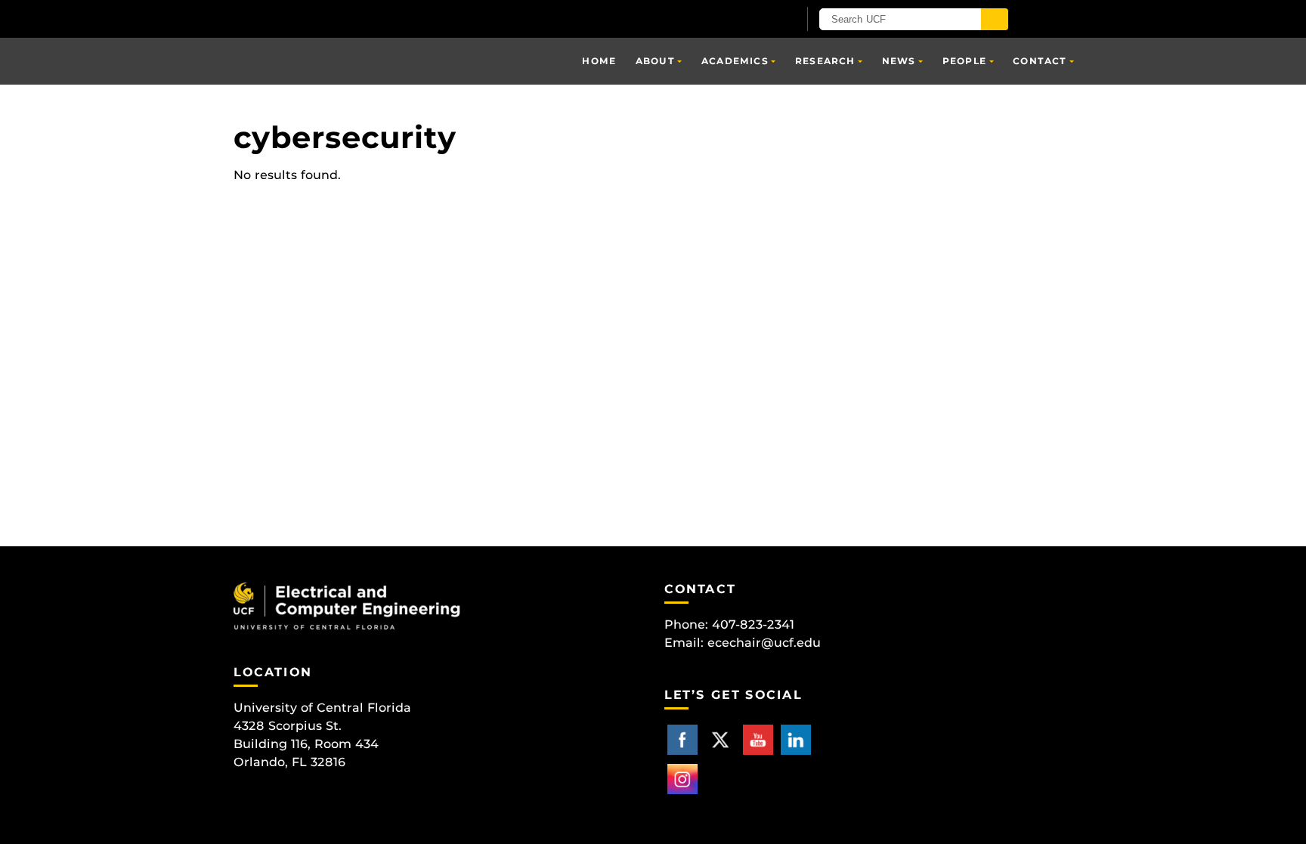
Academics (735, 60)
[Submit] (994, 19)
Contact (1039, 60)
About (655, 60)
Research (825, 60)
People (964, 60)
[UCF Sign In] (749, 19)
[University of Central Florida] (409, 18)
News (899, 60)
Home (599, 60)
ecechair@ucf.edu (764, 642)
